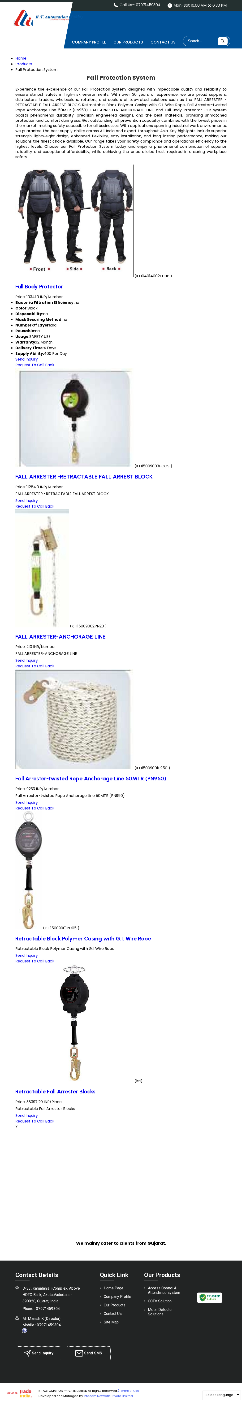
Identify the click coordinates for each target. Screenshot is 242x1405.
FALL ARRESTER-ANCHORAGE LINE (60, 636)
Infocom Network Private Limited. (109, 1396)
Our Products (128, 42)
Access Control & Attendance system (164, 1290)
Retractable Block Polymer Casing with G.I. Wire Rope (83, 938)
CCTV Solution (160, 1301)
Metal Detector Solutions (160, 1311)
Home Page (53, 42)
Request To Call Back (34, 365)
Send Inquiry (26, 359)
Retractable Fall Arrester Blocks (55, 1091)
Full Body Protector (39, 286)
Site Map (111, 1322)
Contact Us (163, 42)
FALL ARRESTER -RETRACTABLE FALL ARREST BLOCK (84, 476)
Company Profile (89, 42)
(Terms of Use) (129, 1390)
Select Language (219, 1394)
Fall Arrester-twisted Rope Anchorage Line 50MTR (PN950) (90, 778)
